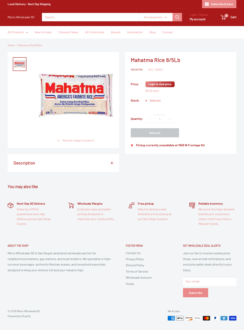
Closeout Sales (68, 32)
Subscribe (195, 292)
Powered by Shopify (19, 316)
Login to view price (160, 84)
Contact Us (133, 253)
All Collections (94, 32)
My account (197, 19)
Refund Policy (135, 265)
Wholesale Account (139, 277)
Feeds (130, 283)
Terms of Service (137, 271)
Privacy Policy (135, 259)
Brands (115, 32)
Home (11, 45)
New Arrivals (43, 32)
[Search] (177, 17)
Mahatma (137, 69)
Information (135, 32)
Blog (152, 32)
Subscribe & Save (222, 4)
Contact (167, 32)
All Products (16, 32)
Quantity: (137, 118)
